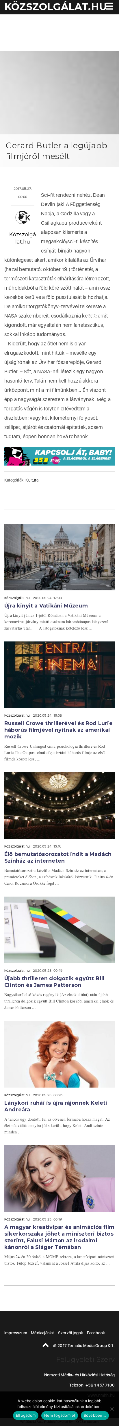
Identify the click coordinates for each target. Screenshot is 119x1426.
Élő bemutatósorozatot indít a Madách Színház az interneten (57, 857)
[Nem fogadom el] (112, 1409)
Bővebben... (95, 1415)
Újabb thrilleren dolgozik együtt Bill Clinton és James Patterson (54, 981)
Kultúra (31, 480)
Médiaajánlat (42, 1333)
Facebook (96, 1333)
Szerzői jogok (70, 1333)
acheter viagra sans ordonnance (99, 313)
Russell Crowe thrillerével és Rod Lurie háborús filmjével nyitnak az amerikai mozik (58, 730)
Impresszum (15, 1333)
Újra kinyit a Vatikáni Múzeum (46, 606)
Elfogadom (26, 1415)
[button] (109, 7)
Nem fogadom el (59, 1415)
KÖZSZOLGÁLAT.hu (55, 7)
